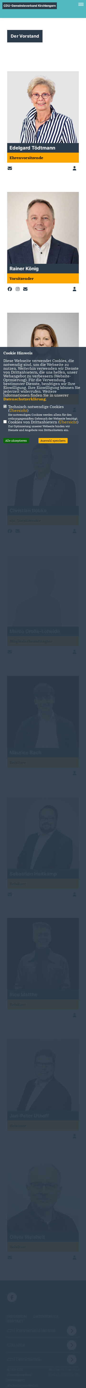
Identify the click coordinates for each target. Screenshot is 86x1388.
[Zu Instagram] (18, 289)
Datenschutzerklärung (24, 399)
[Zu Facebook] (10, 289)
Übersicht (18, 410)
